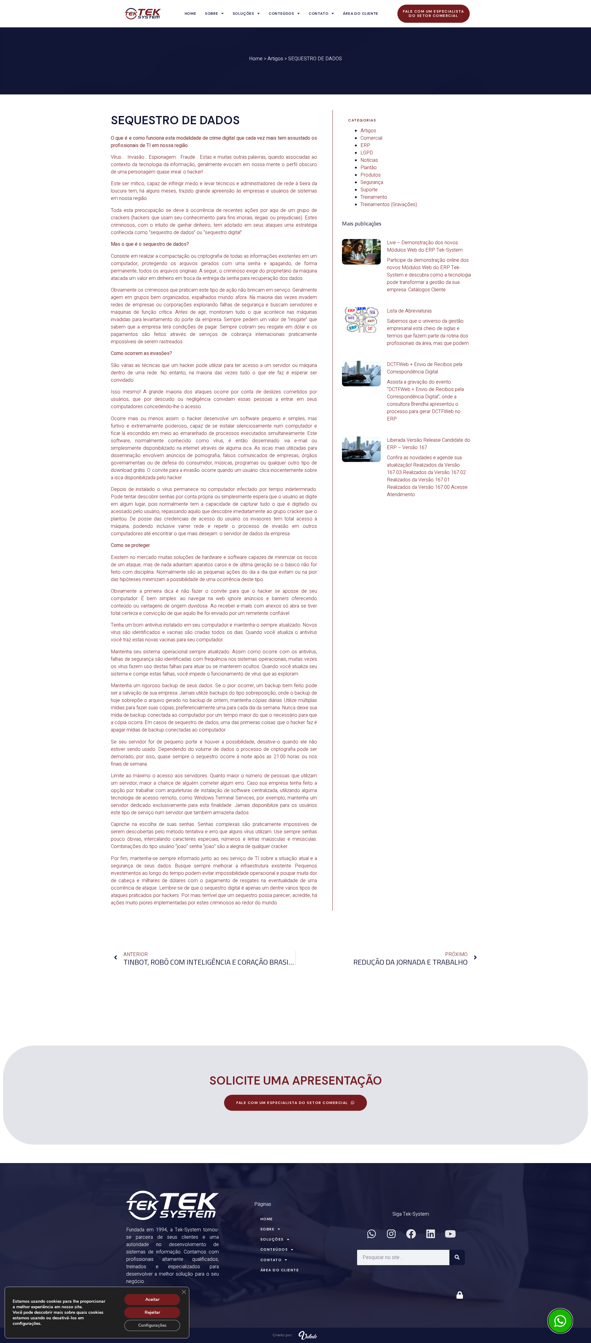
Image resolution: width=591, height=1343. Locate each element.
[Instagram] (391, 1234)
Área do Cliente (360, 13)
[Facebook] (411, 1234)
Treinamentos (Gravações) (388, 204)
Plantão (368, 167)
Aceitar (152, 1299)
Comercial (371, 138)
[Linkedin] (430, 1234)
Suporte (369, 189)
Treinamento (373, 197)
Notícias (369, 160)
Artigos (275, 58)
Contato (319, 13)
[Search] (457, 1257)
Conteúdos (281, 13)
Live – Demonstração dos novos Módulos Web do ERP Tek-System (425, 246)
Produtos (370, 175)
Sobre (211, 13)
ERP (365, 145)
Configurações (152, 1325)
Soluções (243, 13)
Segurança (371, 182)
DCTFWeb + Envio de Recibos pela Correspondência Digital (424, 368)
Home (190, 13)
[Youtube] (450, 1234)
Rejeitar (152, 1312)
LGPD (366, 153)
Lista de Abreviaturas (409, 311)
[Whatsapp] (371, 1234)
